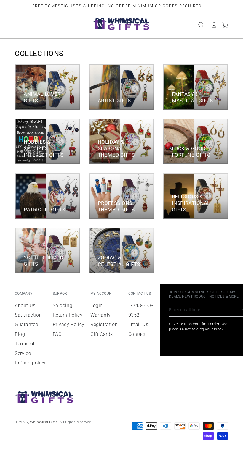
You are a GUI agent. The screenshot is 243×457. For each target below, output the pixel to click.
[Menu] (17, 25)
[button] (200, 25)
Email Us (138, 324)
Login (96, 305)
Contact (137, 334)
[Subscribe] (241, 310)
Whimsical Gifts (43, 422)
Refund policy (30, 363)
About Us (25, 305)
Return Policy (68, 315)
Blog (20, 334)
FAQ (57, 334)
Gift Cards (101, 334)
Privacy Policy (68, 324)
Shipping (63, 305)
